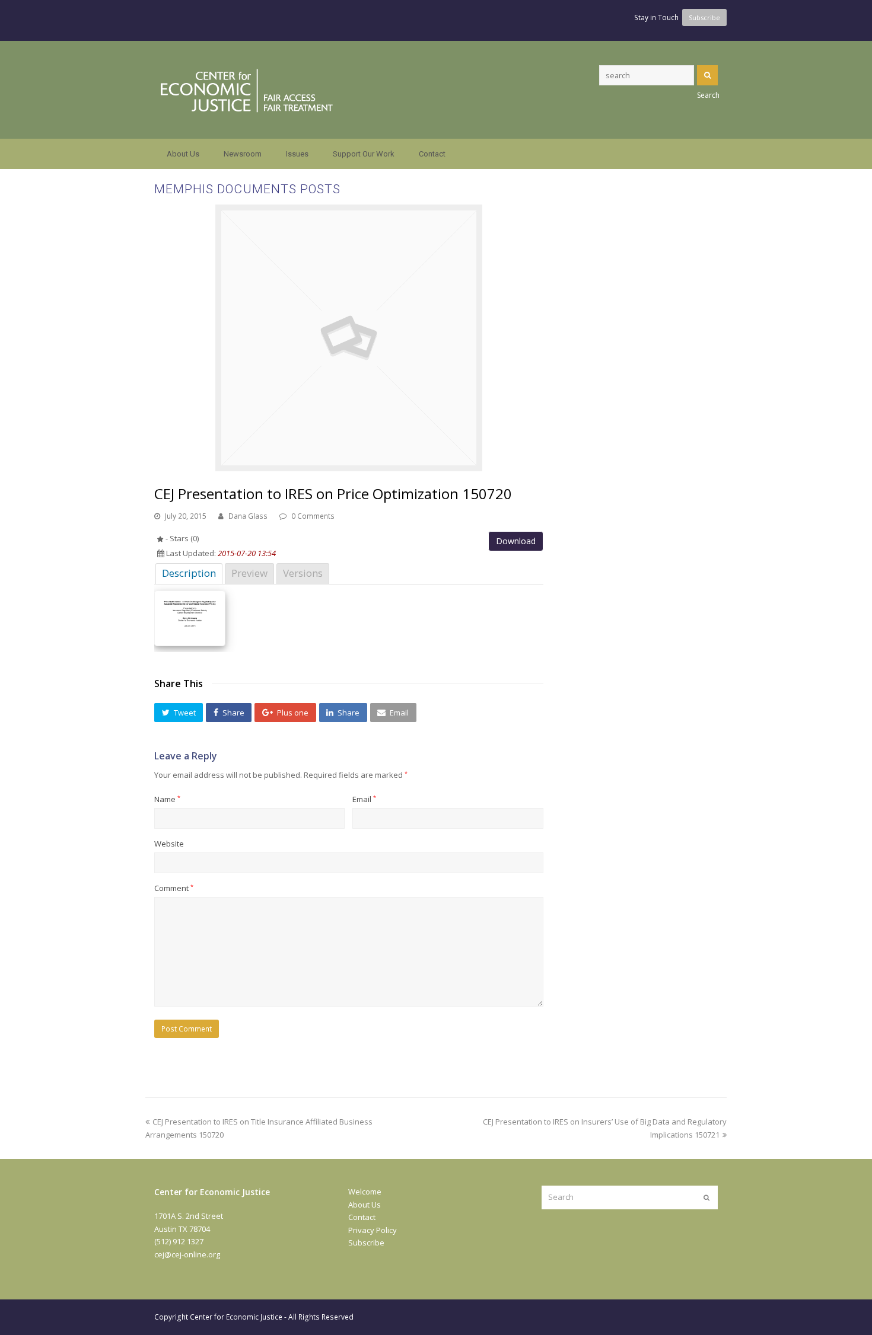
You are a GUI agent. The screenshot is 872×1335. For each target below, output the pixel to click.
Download (516, 541)
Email (364, 799)
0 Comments (313, 516)
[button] (178, 712)
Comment (173, 888)
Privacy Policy (372, 1230)
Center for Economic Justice (236, 1317)
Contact (361, 1217)
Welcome (364, 1191)
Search (707, 75)
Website (169, 843)
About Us (364, 1204)
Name (167, 799)
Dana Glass (248, 516)
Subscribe (366, 1242)
